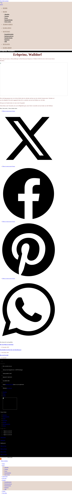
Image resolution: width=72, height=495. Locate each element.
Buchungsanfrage (6, 424)
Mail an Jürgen (4, 448)
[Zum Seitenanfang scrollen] (0, 459)
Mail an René (3, 451)
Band (3, 465)
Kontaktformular (7, 482)
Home (3, 463)
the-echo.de (9, 388)
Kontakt (4, 422)
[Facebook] (3, 431)
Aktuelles (5, 392)
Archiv (4, 395)
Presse (4, 393)
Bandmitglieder (6, 416)
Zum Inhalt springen (4, 0)
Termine (6, 469)
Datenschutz (3, 437)
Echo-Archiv (7, 474)
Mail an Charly (4, 454)
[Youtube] (3, 434)
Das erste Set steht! (4, 355)
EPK (5, 489)
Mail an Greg (3, 446)
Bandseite (6, 487)
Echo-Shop (4, 493)
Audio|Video (5, 476)
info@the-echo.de (9, 384)
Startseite (5, 414)
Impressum (3, 440)
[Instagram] (3, 432)
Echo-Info (5, 420)
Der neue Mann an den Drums (6, 344)
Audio (4, 418)
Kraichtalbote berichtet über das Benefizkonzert (10, 349)
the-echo (9, 457)
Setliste (4, 425)
